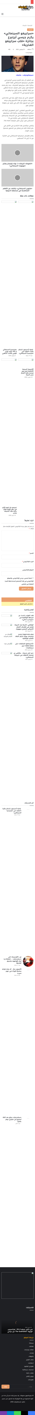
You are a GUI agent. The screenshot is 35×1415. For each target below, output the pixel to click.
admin (29, 49)
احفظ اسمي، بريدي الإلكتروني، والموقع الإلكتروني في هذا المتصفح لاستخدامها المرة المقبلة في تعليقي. (19, 581)
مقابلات (31, 1346)
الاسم (31, 553)
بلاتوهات (31, 1356)
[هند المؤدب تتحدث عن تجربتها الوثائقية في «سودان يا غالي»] (6, 618)
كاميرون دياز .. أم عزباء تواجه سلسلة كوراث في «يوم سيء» (11, 971)
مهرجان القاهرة (29, 1366)
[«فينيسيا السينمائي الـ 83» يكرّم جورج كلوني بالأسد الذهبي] (9, 274)
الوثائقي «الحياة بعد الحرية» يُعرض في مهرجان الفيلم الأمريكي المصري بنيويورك (24, 627)
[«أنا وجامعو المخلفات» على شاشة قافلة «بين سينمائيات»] (6, 646)
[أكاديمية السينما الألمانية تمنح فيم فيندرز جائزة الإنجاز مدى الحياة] (26, 363)
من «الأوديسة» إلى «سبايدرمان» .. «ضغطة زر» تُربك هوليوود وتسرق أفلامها (12, 960)
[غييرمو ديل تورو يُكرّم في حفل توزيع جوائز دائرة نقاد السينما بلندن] (9, 432)
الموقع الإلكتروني (28, 570)
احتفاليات (31, 1363)
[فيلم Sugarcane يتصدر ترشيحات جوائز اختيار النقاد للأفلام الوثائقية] (6, 637)
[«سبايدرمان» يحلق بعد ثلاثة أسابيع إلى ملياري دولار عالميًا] (28, 1189)
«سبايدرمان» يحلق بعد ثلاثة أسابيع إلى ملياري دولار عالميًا (12, 1119)
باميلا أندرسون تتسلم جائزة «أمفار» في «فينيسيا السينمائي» (26, 351)
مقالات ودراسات (29, 1349)
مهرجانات (31, 1379)
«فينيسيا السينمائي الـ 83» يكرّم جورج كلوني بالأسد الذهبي (9, 351)
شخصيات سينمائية (28, 1369)
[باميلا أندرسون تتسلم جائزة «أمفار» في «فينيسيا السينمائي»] (26, 274)
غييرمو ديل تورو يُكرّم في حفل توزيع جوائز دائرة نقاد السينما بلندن (9, 510)
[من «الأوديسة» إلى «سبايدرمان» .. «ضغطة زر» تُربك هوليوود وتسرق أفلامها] (28, 961)
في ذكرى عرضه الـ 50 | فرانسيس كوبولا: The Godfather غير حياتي (20, 1330)
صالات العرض (30, 1359)
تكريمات (24, 25)
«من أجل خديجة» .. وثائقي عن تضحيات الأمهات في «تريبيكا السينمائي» (24, 655)
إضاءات (32, 1353)
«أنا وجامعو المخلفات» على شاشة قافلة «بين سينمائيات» (24, 645)
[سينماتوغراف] (26, 8)
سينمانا (31, 1343)
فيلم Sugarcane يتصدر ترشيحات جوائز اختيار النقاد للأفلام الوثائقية (24, 636)
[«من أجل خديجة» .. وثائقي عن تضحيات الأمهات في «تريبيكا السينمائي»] (6, 725)
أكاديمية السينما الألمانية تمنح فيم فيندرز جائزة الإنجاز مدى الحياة (27, 372)
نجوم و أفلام (30, 1376)
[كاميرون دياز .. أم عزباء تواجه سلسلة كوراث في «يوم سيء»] (28, 1041)
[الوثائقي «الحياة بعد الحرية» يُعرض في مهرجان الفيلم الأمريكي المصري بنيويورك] (6, 627)
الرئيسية (30, 25)
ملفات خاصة (30, 1373)
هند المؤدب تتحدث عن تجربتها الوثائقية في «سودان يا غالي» (26, 617)
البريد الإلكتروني (28, 561)
